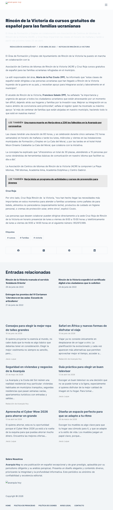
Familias (24, 238)
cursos (11, 238)
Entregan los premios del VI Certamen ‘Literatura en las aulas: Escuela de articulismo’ (26, 297)
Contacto (79, 505)
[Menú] (106, 5)
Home (8, 505)
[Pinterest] (69, 250)
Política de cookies (48, 505)
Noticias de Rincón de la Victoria (74, 47)
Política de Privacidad (24, 505)
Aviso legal (65, 505)
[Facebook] (18, 250)
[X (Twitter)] (44, 250)
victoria (38, 238)
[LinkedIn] (94, 250)
